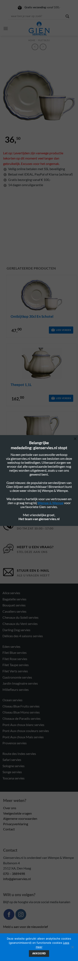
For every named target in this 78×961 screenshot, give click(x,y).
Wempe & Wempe (50, 503)
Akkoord (39, 953)
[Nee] (72, 948)
